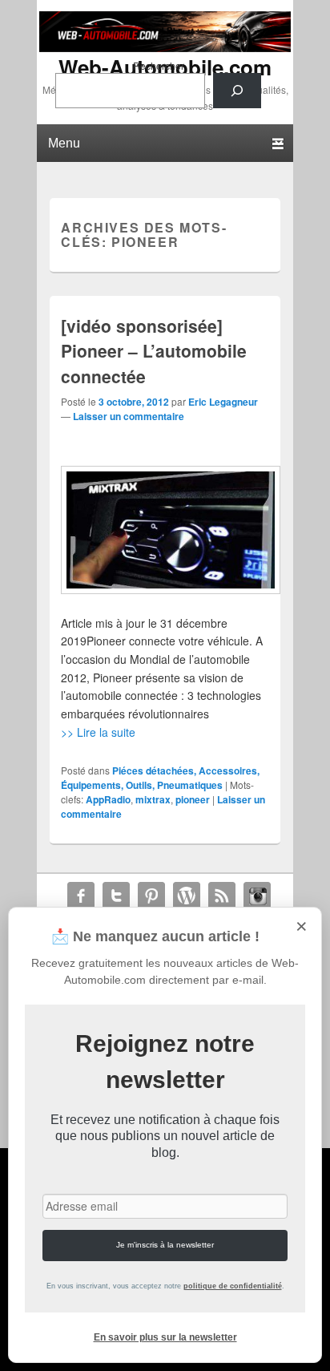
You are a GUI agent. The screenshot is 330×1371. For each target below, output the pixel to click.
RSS (221, 895)
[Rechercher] (237, 90)
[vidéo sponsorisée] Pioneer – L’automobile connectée (154, 350)
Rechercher (158, 65)
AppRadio (108, 799)
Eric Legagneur (223, 401)
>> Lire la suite (98, 732)
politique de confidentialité (232, 1286)
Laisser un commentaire (128, 416)
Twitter (116, 895)
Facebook (81, 895)
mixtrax (153, 799)
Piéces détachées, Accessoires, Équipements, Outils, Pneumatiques (160, 777)
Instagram (257, 895)
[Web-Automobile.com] (165, 47)
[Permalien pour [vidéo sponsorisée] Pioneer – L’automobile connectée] (164, 530)
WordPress (186, 895)
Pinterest (151, 895)
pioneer (192, 799)
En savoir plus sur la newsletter (165, 1337)
